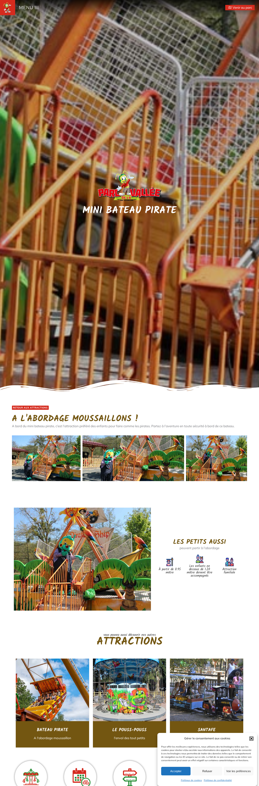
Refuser (207, 771)
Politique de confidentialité (218, 780)
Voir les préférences (238, 771)
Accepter (175, 771)
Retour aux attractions (30, 407)
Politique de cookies (191, 780)
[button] (251, 738)
